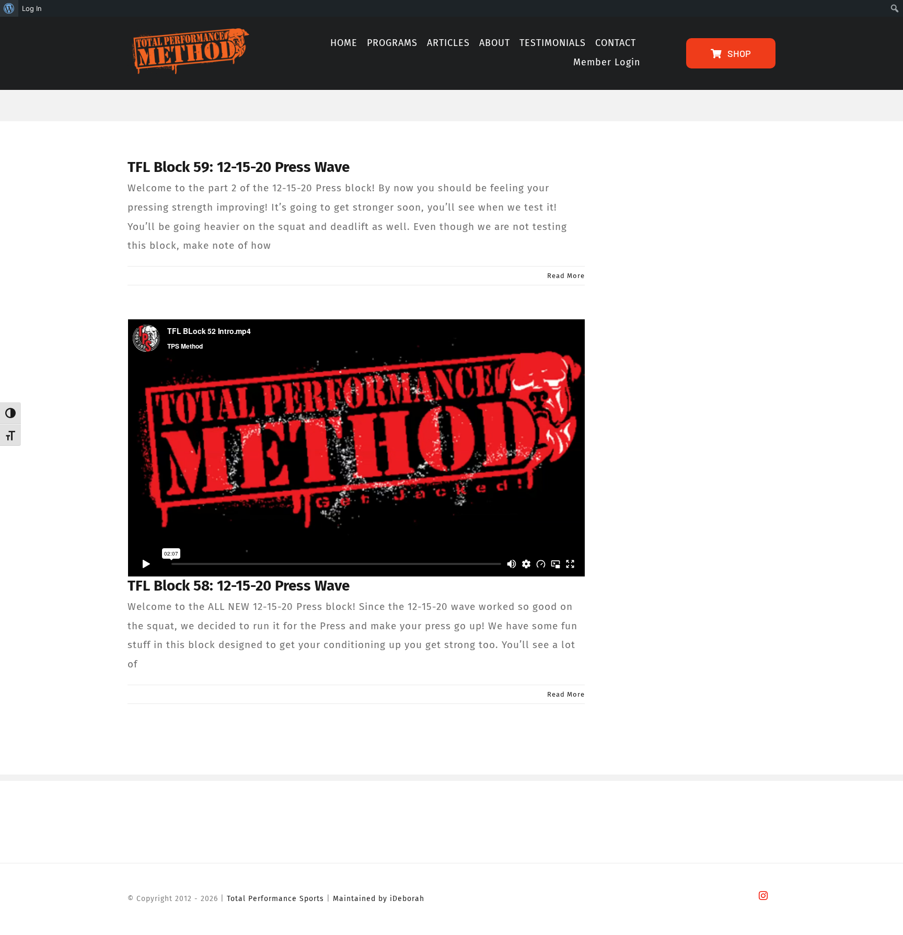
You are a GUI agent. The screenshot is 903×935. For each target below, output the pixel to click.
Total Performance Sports (275, 898)
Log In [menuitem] (32, 8)
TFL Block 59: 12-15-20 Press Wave (239, 167)
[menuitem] (9, 8)
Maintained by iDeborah (378, 898)
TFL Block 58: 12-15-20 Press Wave (239, 585)
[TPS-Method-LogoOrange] (188, 33)
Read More (566, 276)
